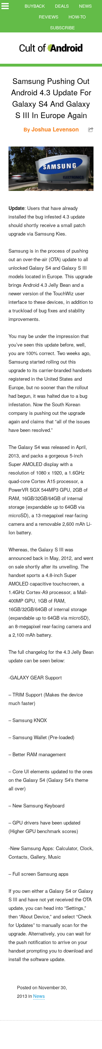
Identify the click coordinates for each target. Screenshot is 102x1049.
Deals (62, 6)
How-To (77, 17)
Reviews (48, 17)
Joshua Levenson (55, 129)
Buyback (35, 6)
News (85, 6)
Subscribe (62, 27)
